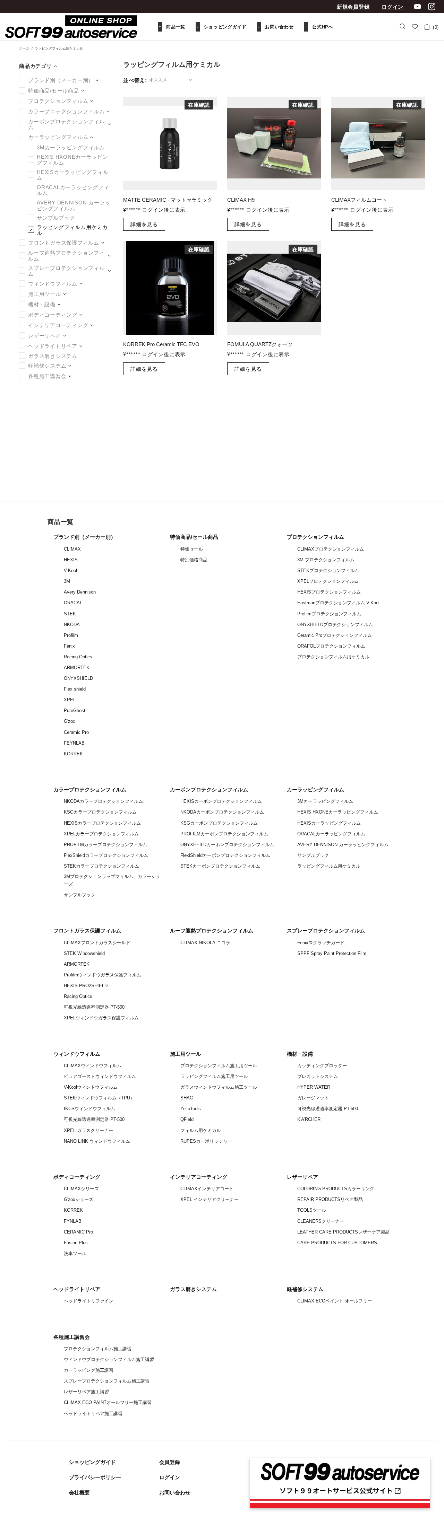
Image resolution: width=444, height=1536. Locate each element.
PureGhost (74, 710)
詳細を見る (144, 224)
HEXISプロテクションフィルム (329, 592)
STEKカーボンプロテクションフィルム (220, 866)
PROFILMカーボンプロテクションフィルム (224, 833)
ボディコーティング (76, 1177)
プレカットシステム (317, 1076)
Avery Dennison (80, 592)
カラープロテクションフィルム (89, 789)
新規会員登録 (353, 7)
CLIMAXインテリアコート (206, 1188)
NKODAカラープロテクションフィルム (103, 801)
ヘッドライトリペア (76, 1289)
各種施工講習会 (71, 1337)
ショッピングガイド (92, 1462)
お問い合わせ (174, 1492)
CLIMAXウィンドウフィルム (92, 1065)
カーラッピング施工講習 (88, 1370)
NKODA (72, 624)
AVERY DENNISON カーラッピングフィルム (342, 844)
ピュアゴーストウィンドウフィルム (100, 1076)
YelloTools (190, 1108)
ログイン (392, 7)
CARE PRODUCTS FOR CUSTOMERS (337, 1242)
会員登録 (169, 1462)
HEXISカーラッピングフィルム (329, 823)
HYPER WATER (313, 1087)
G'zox (69, 721)
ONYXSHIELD (78, 678)
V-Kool (70, 570)
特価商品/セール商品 (194, 537)
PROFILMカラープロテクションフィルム (105, 844)
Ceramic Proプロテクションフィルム (334, 635)
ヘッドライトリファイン (88, 1301)
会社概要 (79, 1492)
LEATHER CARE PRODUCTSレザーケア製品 (343, 1232)
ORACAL (73, 602)
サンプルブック (79, 894)
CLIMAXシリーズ (81, 1188)
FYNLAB (73, 1221)
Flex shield (75, 689)
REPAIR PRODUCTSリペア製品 (330, 1199)
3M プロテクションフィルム (326, 559)
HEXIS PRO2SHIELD (86, 985)
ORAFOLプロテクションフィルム (331, 646)
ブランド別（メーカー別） (84, 537)
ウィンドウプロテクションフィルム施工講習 (109, 1359)
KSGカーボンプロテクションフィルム (219, 823)
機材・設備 (300, 1054)
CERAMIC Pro (78, 1232)
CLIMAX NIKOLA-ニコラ (205, 942)
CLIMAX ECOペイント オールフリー (334, 1301)
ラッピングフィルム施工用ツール (214, 1076)
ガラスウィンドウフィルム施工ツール (218, 1087)
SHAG (186, 1097)
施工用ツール (185, 1054)
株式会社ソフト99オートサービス (71, 26)
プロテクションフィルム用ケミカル (333, 656)
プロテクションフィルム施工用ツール (218, 1065)
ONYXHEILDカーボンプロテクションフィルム (227, 844)
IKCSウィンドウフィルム (89, 1108)
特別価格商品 (193, 559)
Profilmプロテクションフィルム (329, 613)
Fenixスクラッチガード (320, 942)
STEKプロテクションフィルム (328, 570)
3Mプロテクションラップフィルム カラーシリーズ (112, 880)
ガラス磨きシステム (193, 1289)
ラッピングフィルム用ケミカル (328, 866)
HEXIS (71, 559)
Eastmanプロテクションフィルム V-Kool (338, 602)
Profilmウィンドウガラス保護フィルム (102, 974)
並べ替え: (135, 80)
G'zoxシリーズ (78, 1199)
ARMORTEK (76, 667)
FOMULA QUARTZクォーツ (259, 344)
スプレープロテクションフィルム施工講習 (107, 1381)
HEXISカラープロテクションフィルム (102, 823)
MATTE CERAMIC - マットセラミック (167, 200)
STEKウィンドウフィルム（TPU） (99, 1097)
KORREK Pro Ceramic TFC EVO (161, 344)
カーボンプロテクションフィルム (209, 789)
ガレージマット (313, 1097)
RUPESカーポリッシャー (206, 1141)
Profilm (71, 635)
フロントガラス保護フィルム (87, 930)
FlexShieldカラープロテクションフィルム (106, 855)
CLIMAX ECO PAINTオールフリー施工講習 (108, 1402)
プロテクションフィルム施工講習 (97, 1348)
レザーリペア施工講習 (86, 1391)
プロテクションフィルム (315, 537)
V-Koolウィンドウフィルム (91, 1087)
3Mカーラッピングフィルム (325, 801)
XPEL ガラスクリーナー (88, 1130)
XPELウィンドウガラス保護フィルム (101, 1017)
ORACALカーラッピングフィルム (331, 833)
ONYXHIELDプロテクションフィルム (335, 624)
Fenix (69, 646)
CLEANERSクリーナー (320, 1221)
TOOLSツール (311, 1210)
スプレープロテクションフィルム (326, 930)
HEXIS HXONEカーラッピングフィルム (337, 812)
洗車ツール (75, 1253)
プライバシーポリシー (95, 1477)
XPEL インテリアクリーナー (209, 1199)
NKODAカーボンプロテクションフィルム (222, 812)
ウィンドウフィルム (76, 1054)
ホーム (24, 48)
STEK (70, 613)
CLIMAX (72, 549)
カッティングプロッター (322, 1065)
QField (187, 1119)
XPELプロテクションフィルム (328, 581)
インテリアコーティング (198, 1177)
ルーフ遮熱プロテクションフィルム (211, 930)
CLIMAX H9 (241, 200)
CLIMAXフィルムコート (359, 200)
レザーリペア (302, 1177)
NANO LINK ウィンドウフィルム (97, 1141)
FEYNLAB (74, 743)
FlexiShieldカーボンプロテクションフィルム (225, 855)
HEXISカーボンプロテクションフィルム (221, 801)
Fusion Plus (76, 1242)
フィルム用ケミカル (200, 1130)
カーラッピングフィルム (315, 789)
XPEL (70, 699)
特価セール (191, 549)
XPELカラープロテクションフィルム (101, 833)
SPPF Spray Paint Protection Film (331, 953)
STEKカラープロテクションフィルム (101, 866)
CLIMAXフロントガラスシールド (97, 942)
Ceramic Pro (76, 732)
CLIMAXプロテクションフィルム (330, 549)
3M (67, 581)
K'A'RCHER (309, 1119)
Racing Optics (78, 656)
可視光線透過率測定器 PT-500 (94, 1007)
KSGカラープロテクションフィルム (100, 812)
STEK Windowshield (84, 953)
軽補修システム (305, 1289)
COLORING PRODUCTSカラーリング (335, 1188)
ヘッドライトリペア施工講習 (93, 1413)
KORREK (73, 753)
